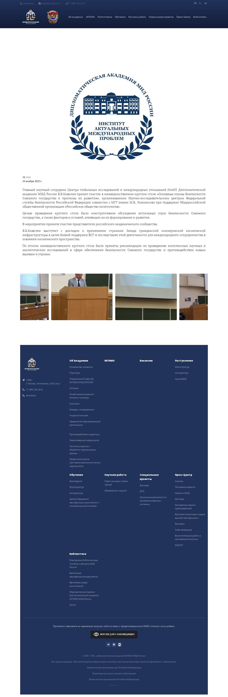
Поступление (105, 16)
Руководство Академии (81, 366)
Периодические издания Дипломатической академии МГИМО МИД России (84, 595)
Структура (74, 372)
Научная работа (137, 16)
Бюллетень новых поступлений (78, 584)
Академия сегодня (78, 415)
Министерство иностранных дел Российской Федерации (114, 667)
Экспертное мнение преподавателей (185, 506)
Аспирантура (181, 372)
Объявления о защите (116, 490)
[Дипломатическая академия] (30, 17)
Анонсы (179, 481)
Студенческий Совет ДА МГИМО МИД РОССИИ (81, 380)
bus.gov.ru (114, 685)
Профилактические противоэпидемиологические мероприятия (84, 463)
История (73, 388)
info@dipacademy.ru (51, 3)
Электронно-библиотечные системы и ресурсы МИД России (83, 564)
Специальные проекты (161, 16)
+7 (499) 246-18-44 (76, 3)
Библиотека (199, 16)
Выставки (180, 523)
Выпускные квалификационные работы (83, 574)
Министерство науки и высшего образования (114, 673)
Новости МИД (182, 493)
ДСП (142, 491)
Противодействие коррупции (84, 434)
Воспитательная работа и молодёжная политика (188, 537)
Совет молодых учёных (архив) (116, 483)
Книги (72, 604)
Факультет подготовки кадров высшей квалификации (190, 516)
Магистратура (182, 366)
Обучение (120, 16)
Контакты (29, 3)
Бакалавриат (75, 481)
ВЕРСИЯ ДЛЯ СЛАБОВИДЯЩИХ (117, 634)
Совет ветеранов (183, 529)
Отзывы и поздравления (81, 409)
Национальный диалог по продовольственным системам (153, 501)
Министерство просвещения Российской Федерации (114, 679)
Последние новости (185, 487)
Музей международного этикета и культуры (81, 396)
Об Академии (75, 16)
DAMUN (179, 545)
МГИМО (90, 16)
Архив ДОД (180, 378)
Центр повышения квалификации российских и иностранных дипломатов (84, 502)
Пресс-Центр (183, 16)
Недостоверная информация (84, 440)
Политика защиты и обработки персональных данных (82, 450)
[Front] (31, 364)
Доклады (144, 485)
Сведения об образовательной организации (84, 423)
